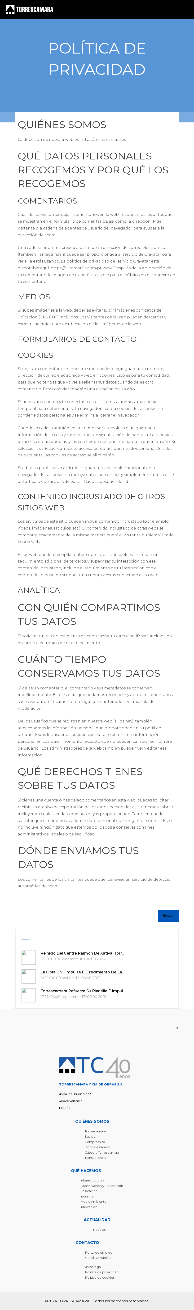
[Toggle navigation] (185, 9)
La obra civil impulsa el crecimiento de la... (82, 972)
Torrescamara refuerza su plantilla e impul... (82, 991)
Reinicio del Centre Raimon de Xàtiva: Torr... (82, 953)
